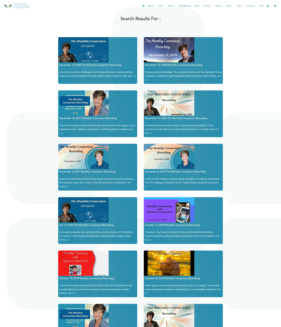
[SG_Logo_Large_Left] (17, 3)
